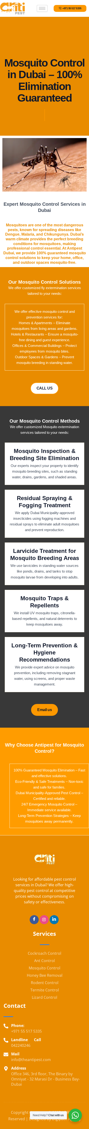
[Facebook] (34, 919)
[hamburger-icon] (42, 8)
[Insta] (44, 919)
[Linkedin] (54, 919)
